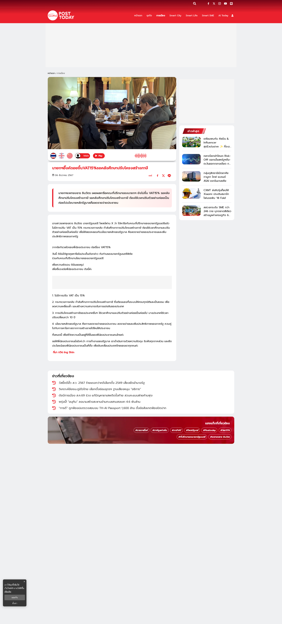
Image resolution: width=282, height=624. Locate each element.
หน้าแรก (51, 73)
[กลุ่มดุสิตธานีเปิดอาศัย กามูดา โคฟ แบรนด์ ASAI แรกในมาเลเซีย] (191, 176)
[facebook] (157, 175)
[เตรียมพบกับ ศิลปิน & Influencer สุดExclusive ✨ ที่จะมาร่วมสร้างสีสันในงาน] (191, 142)
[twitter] (163, 175)
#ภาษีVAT (176, 430)
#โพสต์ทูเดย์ (192, 430)
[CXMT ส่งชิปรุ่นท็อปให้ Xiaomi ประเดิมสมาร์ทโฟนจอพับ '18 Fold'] (191, 193)
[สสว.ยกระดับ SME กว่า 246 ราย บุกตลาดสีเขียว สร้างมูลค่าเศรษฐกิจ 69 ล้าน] (191, 210)
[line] (169, 175)
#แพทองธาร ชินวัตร (220, 436)
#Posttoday (209, 430)
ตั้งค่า (14, 603)
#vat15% (225, 430)
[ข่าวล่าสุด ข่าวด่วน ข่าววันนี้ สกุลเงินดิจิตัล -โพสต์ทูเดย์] (61, 15)
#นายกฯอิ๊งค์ (141, 430)
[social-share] (208, 3)
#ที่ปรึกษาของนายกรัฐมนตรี (191, 436)
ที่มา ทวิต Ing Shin (63, 352)
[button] (232, 15)
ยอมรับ (15, 597)
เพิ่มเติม (7, 591)
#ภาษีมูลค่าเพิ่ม (159, 430)
